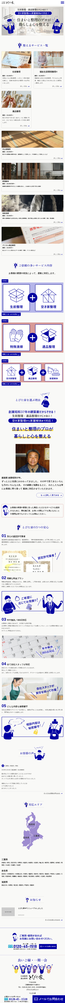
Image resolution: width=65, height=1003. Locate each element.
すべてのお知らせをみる (52, 920)
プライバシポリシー (32, 989)
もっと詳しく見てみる (50, 495)
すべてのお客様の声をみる (52, 793)
